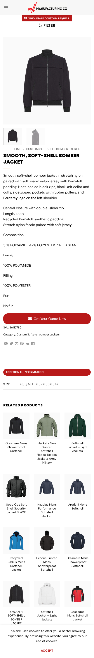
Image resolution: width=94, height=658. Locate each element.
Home (17, 149)
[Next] (83, 81)
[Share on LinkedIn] (33, 344)
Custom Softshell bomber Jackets (53, 149)
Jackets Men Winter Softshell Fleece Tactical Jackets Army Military (47, 452)
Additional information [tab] (24, 372)
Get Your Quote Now (50, 318)
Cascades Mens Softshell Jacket (77, 615)
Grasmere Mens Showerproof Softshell (16, 447)
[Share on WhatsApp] (6, 344)
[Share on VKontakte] (27, 344)
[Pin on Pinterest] (22, 344)
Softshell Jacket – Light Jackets (77, 447)
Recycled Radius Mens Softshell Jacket (16, 564)
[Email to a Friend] (16, 344)
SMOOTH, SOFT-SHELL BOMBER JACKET (16, 617)
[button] (6, 7)
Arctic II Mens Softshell (77, 506)
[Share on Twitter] (11, 344)
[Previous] (10, 81)
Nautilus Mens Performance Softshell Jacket (47, 510)
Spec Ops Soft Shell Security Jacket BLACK (16, 508)
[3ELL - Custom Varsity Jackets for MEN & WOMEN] (47, 7)
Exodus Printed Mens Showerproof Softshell (46, 564)
